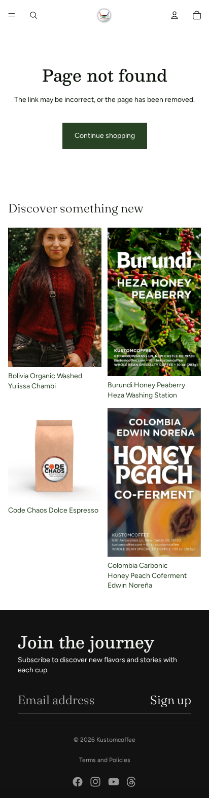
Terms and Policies (104, 760)
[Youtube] (114, 782)
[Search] (33, 15)
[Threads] (131, 782)
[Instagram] (95, 782)
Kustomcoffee (115, 739)
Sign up (170, 700)
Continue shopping (105, 135)
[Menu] (11, 15)
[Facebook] (78, 782)
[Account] (174, 15)
